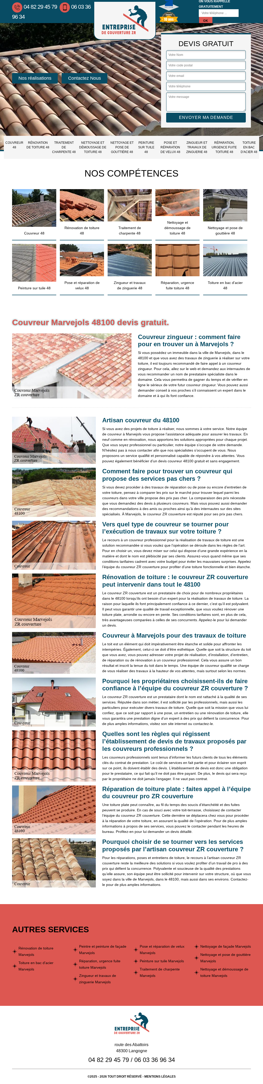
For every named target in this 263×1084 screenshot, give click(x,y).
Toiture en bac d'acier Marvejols (35, 966)
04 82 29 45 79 (40, 7)
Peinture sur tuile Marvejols (162, 961)
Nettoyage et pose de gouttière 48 (122, 147)
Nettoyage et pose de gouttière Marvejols (225, 958)
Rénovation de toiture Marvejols (35, 951)
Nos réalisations (34, 78)
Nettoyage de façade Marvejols (225, 946)
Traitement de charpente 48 (64, 147)
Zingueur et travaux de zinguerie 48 (196, 147)
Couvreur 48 (14, 145)
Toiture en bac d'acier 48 (249, 147)
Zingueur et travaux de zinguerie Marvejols (97, 979)
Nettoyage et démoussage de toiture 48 (92, 147)
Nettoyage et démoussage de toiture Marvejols (224, 972)
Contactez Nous (84, 78)
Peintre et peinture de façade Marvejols (102, 949)
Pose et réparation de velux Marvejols (162, 949)
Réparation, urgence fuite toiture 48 (224, 147)
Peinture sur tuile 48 (146, 147)
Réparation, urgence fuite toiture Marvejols (99, 964)
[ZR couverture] (125, 20)
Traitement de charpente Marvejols (160, 972)
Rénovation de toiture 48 (37, 145)
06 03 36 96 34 (154, 1059)
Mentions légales (160, 1076)
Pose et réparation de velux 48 (170, 147)
